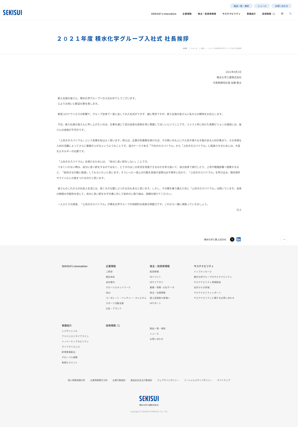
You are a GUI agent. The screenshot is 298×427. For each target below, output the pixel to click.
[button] (163, 14)
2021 (203, 48)
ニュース (194, 48)
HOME (185, 48)
